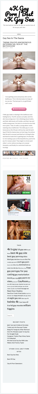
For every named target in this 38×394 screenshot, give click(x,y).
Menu (19, 34)
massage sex (25, 288)
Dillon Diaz (16, 265)
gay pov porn (15, 281)
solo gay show (27, 295)
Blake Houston (21, 259)
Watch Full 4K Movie (20, 109)
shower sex (10, 295)
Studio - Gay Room (20, 158)
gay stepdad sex (21, 284)
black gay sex (12, 259)
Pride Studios (22, 293)
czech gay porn (23, 262)
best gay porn (13, 256)
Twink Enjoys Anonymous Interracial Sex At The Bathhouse (17, 44)
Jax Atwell (18, 288)
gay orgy (15, 278)
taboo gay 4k (25, 298)
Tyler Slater (22, 302)
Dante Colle (10, 265)
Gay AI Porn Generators (14, 363)
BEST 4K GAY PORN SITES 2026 (17, 325)
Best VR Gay (11, 359)
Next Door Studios (15, 291)
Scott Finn (28, 293)
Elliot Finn (18, 268)
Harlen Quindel (10, 286)
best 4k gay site (19, 252)
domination (23, 265)
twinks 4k (13, 301)
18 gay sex (22, 249)
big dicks (23, 256)
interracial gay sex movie (21, 286)
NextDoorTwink (12, 293)
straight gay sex (14, 298)
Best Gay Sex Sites (13, 355)
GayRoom (23, 281)
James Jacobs (11, 288)
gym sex (28, 284)
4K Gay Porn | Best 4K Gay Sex (19, 13)
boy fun (27, 259)
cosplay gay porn (12, 262)
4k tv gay (12, 249)
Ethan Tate (23, 268)
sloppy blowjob (18, 295)
